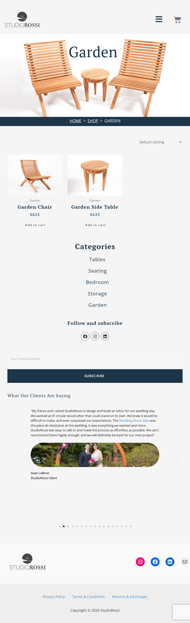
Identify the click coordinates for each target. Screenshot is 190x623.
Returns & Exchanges (129, 596)
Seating (97, 270)
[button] (13, 462)
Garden (97, 305)
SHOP (93, 121)
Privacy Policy (54, 596)
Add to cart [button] (35, 225)
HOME (75, 121)
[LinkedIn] (170, 561)
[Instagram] (140, 561)
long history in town (117, 415)
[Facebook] (155, 561)
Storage (97, 293)
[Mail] (184, 561)
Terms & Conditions (88, 596)
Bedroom (97, 282)
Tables (97, 259)
